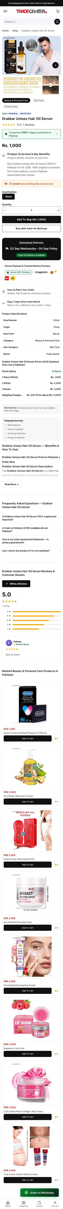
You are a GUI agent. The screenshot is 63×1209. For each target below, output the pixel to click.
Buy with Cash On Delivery (31, 228)
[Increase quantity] (58, 210)
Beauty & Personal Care (16, 100)
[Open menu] (5, 11)
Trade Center (11, 106)
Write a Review (18, 583)
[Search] (57, 22)
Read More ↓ (12, 484)
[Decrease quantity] (4, 210)
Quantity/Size (9, 191)
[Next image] (55, 65)
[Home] (31, 11)
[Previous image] (7, 65)
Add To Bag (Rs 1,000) (31, 219)
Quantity (6, 204)
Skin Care (39, 100)
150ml (8, 196)
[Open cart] (58, 11)
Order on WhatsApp (42, 1192)
